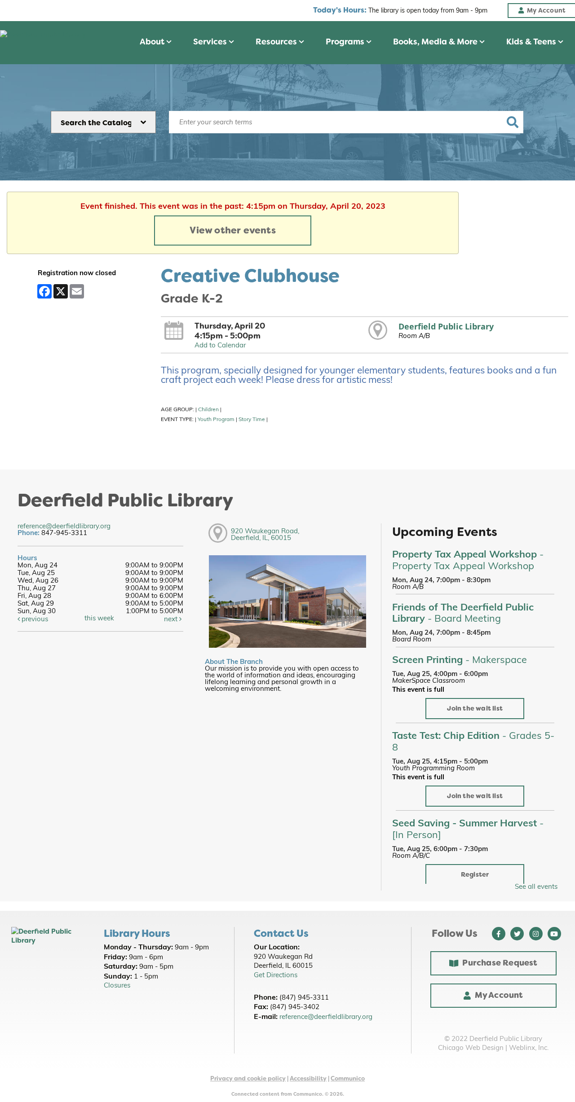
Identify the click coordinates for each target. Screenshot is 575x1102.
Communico (348, 1078)
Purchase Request (499, 962)
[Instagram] (536, 933)
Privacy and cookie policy (248, 1078)
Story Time (252, 419)
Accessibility (308, 1078)
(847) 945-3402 (294, 1007)
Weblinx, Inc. (528, 1048)
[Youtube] (554, 933)
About (153, 41)
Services (211, 41)
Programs (346, 41)
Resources (277, 41)
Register (475, 874)
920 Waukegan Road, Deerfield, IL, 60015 (265, 535)
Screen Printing (459, 660)
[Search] (512, 122)
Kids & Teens (532, 41)
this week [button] (99, 618)
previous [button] (34, 619)
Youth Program (216, 419)
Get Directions (275, 975)
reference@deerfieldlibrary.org (64, 526)
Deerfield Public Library (446, 326)
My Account (499, 995)
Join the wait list (475, 708)
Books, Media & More (436, 41)
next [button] (171, 619)
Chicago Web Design (471, 1048)
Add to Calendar (220, 345)
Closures (117, 986)
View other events (232, 230)
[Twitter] (517, 933)
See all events (536, 887)
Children (208, 410)
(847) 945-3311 (304, 998)
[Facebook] (498, 933)
